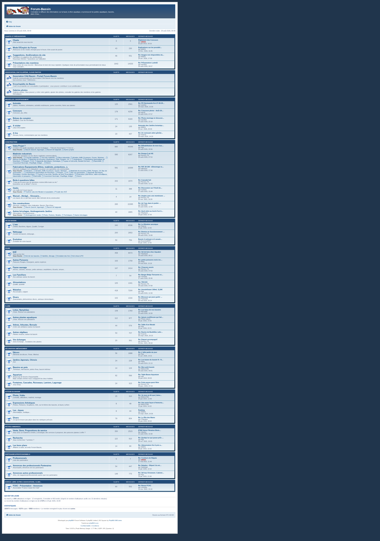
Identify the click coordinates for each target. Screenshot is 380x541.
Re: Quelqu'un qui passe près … (151, 438)
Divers (48, 163)
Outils (15, 188)
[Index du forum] (18, 10)
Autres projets (69, 150)
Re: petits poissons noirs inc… (150, 260)
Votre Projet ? (19, 146)
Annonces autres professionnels (28, 473)
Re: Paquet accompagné (147, 339)
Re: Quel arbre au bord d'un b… (150, 211)
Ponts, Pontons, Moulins (52, 215)
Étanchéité (97, 161)
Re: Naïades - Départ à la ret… (150, 465)
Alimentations (19, 282)
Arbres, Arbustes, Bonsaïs (25, 325)
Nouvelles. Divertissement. (17, 99)
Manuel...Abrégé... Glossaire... (27, 196)
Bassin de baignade (54, 150)
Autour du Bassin (12, 391)
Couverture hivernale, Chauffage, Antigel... (59, 176)
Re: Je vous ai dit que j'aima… (150, 395)
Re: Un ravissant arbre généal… (150, 133)
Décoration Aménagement (16, 348)
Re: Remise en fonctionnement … (151, 232)
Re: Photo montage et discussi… (151, 118)
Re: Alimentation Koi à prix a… (150, 445)
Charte (16, 40)
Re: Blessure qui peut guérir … (150, 297)
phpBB (70, 520)
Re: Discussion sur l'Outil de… (150, 188)
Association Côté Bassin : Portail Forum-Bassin (35, 76)
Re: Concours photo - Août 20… (150, 110)
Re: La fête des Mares (146, 417)
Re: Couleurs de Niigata (147, 458)
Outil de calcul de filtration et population (39, 192)
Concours (17, 111)
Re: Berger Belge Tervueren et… (150, 275)
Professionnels (20, 458)
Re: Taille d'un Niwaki (146, 324)
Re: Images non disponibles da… (151, 55)
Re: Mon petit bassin (146, 367)
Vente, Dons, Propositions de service (30, 430)
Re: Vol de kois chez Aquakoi (149, 252)
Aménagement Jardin (33, 215)
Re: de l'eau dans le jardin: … (149, 203)
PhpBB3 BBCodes (115, 520)
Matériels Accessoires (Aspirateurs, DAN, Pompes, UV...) (50, 159)
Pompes (26, 161)
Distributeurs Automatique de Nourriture (40, 172)
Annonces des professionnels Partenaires (32, 465)
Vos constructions (21, 203)
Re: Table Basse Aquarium (148, 374)
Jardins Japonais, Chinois (25, 360)
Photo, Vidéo (19, 395)
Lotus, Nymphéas (21, 310)
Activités (17, 103)
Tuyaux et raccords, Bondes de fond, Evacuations (55, 174)
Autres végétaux (20, 332)
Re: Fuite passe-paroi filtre (148, 382)
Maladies (17, 290)
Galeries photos (20, 90)
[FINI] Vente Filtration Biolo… (149, 430)
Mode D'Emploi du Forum (25, 48)
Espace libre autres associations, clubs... (23, 482)
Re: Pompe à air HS (145, 153)
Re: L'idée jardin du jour (147, 352)
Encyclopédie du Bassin (24, 84)
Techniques (68, 215)
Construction (11, 142)
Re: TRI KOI (142, 282)
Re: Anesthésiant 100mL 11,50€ (150, 289)
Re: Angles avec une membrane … (151, 196)
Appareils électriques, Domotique (48, 161)
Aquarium (17, 375)
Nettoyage (17, 232)
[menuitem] (9, 22)
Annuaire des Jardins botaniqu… (151, 125)
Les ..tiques (18, 410)
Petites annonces (12, 426)
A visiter (16, 126)
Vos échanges (19, 340)
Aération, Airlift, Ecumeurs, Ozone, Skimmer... (88, 157)
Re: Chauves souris (145, 267)
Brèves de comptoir (22, 118)
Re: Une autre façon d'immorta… (151, 403)
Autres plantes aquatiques (25, 317)
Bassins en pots (20, 367)
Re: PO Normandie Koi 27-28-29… (151, 103)
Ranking (141, 410)
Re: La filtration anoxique (148, 224)
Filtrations (29, 171)
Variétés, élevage (48, 256)
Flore (7, 306)
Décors (16, 352)
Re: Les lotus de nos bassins (149, 310)
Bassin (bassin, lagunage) (35, 150)
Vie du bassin (10, 220)
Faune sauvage (20, 267)
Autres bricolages (81, 215)
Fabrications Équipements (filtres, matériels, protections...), (40, 167)
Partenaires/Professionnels (17, 454)
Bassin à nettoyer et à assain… (150, 239)
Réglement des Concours (148, 40)
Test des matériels (48, 157)
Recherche (18, 438)
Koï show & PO (77, 256)
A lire (15, 133)
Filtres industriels (64, 157)
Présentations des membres (26, 63)
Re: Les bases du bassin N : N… (150, 360)
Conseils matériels (32, 157)
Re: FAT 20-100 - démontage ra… (151, 167)
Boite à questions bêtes (23, 180)
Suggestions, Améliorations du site (29, 55)
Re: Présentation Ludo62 (148, 63)
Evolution (17, 239)
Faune (7, 248)
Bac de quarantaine (78, 172)
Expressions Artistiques (24, 403)
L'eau (15, 224)
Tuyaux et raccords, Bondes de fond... (77, 161)
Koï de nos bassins (32, 256)
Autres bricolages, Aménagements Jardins (32, 211)
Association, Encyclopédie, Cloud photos (23, 72)
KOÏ (14, 252)
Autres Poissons (20, 260)
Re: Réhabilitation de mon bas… (151, 146)
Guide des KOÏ (61, 192)
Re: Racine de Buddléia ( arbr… (150, 332)
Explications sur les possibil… (150, 47)
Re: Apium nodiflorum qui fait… (150, 317)
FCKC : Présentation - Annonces (27, 486)
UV (33, 161)
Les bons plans (20, 445)
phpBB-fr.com (93, 523)
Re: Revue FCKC (144, 485)
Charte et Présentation (15, 36)
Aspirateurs (78, 159)
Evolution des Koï (63, 256)
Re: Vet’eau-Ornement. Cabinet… (151, 473)
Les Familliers (19, 275)
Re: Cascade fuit (144, 180)
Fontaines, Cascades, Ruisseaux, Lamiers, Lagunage (37, 383)
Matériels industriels (22, 154)
